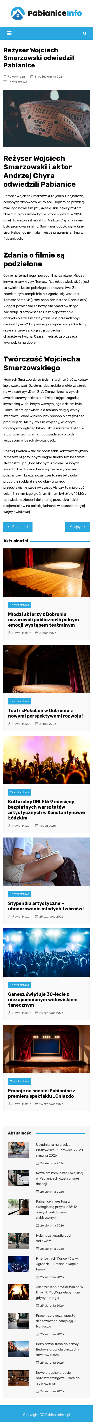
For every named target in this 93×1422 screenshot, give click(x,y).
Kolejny (75, 527)
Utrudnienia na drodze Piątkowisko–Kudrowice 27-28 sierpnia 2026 (59, 1150)
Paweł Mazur (17, 76)
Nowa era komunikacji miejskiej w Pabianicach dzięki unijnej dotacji (59, 1178)
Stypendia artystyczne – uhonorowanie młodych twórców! (46, 906)
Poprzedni (20, 527)
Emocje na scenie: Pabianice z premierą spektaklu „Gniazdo (41, 1093)
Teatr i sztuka (17, 82)
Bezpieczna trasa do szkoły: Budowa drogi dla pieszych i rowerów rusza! (57, 1349)
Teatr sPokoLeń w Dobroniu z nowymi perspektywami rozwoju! (45, 713)
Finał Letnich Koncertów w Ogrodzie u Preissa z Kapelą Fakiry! (57, 1263)
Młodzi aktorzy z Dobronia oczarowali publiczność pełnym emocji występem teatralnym (43, 620)
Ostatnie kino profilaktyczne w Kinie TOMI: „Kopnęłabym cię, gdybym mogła (59, 1292)
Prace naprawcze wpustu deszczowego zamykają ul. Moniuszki (56, 1321)
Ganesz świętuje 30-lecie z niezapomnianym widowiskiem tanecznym (43, 1000)
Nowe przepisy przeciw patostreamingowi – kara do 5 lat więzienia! (59, 1378)
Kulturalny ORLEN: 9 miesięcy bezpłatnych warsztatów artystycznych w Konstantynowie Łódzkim (46, 810)
